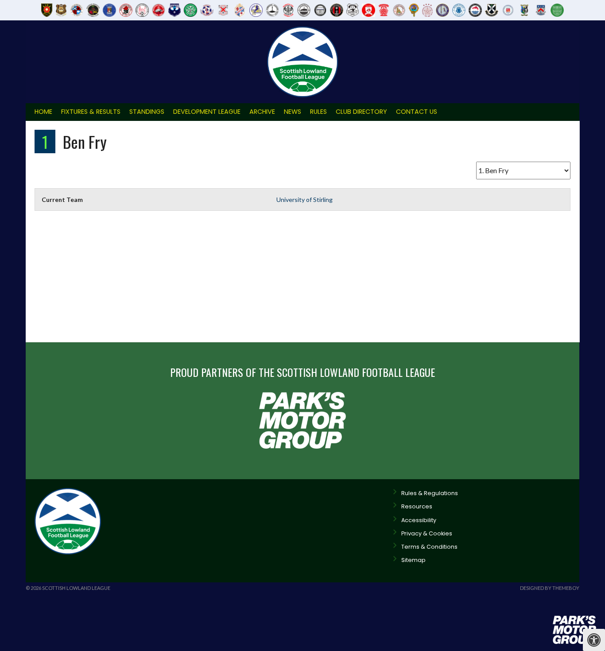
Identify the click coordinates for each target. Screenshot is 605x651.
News (292, 111)
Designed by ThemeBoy (549, 588)
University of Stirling (304, 199)
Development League (206, 111)
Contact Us (416, 111)
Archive (262, 111)
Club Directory (361, 111)
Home (43, 111)
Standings (146, 111)
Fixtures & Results (90, 111)
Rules (318, 111)
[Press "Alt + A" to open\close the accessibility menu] (594, 640)
